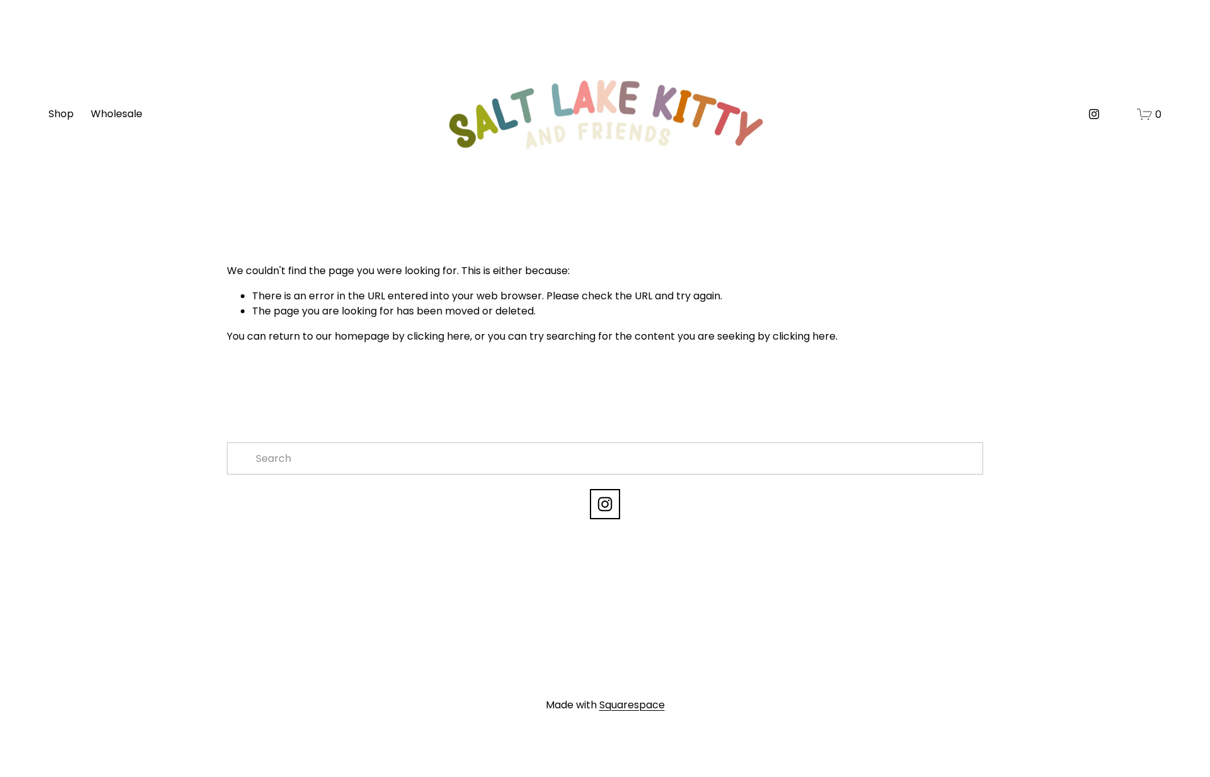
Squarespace (632, 705)
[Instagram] (1094, 114)
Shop (61, 113)
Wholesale (116, 113)
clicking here (438, 336)
